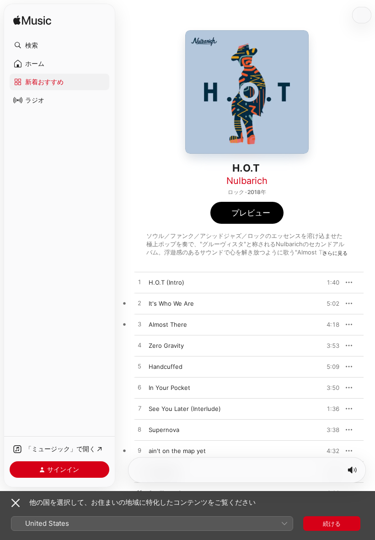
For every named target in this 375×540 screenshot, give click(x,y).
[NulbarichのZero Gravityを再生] (139, 345)
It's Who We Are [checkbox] (171, 303)
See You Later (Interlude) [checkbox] (185, 408)
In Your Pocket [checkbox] (169, 387)
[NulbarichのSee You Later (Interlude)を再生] (139, 409)
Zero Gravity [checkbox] (166, 345)
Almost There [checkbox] (168, 324)
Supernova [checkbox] (164, 429)
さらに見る (335, 253)
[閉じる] (15, 503)
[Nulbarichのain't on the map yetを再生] (139, 451)
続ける (332, 523)
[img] (32, 21)
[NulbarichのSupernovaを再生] (139, 430)
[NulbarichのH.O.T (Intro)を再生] (139, 282)
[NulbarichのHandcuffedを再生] (139, 366)
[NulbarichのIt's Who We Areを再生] (139, 303)
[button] (59, 45)
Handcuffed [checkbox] (165, 366)
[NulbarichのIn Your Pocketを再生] (139, 387)
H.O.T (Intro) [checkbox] (166, 282)
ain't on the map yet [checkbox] (177, 450)
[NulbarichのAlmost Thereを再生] (139, 324)
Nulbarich (247, 180)
